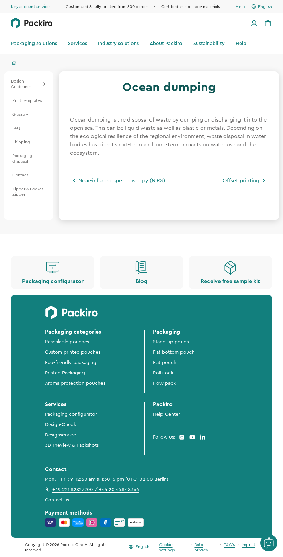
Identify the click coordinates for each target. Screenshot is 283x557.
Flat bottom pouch (174, 352)
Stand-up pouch (171, 341)
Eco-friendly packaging (70, 362)
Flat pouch (164, 362)
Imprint (248, 544)
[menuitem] (29, 84)
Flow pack (164, 383)
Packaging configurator (71, 414)
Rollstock (163, 373)
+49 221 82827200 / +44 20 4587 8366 (95, 489)
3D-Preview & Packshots (72, 445)
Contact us (57, 500)
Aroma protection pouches (75, 383)
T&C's (229, 544)
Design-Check (60, 424)
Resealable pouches (67, 341)
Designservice (60, 435)
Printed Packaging (65, 373)
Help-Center (166, 414)
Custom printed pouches (72, 352)
